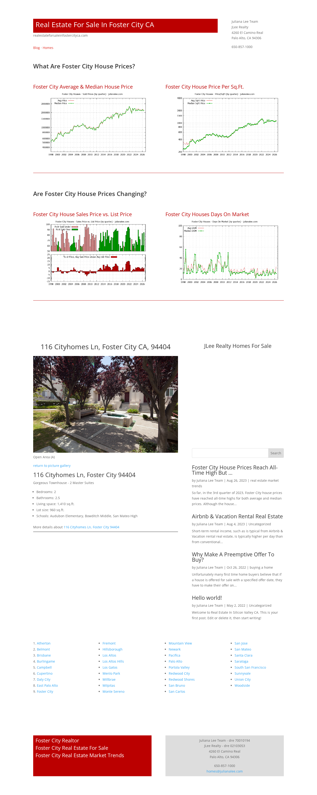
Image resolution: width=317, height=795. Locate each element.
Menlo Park (111, 673)
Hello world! (207, 597)
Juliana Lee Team (210, 480)
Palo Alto (175, 661)
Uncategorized (260, 524)
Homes (48, 47)
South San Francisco (250, 667)
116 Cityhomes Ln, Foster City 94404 (91, 527)
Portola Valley (179, 667)
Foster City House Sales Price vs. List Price (82, 214)
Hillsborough (113, 649)
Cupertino (44, 673)
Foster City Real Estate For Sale (72, 747)
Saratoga (241, 661)
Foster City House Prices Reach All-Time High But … (235, 470)
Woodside (242, 685)
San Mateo (243, 649)
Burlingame (46, 661)
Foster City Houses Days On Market (207, 214)
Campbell (44, 667)
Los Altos (109, 655)
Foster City (45, 691)
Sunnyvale (243, 673)
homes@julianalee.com (225, 771)
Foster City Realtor (57, 740)
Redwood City (179, 673)
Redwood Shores (182, 679)
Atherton (44, 643)
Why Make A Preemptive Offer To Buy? (233, 557)
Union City (243, 679)
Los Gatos (110, 667)
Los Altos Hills (113, 661)
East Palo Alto (47, 685)
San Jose (241, 643)
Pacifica (174, 655)
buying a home (261, 567)
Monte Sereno (113, 691)
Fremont (109, 643)
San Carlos (177, 691)
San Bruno (177, 685)
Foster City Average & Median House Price (83, 86)
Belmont (43, 649)
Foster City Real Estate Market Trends (80, 755)
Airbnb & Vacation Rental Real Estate (237, 516)
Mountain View (180, 643)
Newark (175, 649)
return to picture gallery (52, 465)
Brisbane (44, 655)
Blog (36, 47)
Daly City (43, 679)
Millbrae (109, 679)
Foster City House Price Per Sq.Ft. (204, 86)
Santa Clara (243, 655)
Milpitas (109, 685)
